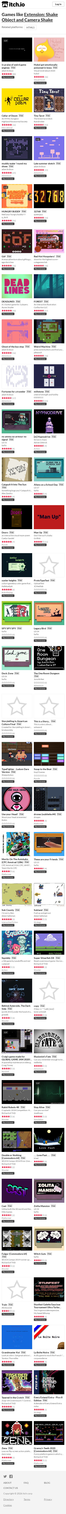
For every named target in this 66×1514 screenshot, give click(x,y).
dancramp (6, 1454)
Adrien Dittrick (40, 442)
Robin (4, 820)
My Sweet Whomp (42, 1313)
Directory (8, 1499)
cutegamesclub (40, 262)
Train (4, 1304)
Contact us (10, 1487)
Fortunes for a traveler (13, 391)
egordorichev (8, 262)
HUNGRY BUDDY (11, 211)
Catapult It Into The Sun (14, 484)
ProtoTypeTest (41, 580)
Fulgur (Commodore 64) (14, 1253)
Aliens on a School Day (46, 484)
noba (36, 1406)
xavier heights (9, 580)
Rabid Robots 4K (10, 1107)
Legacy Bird (40, 628)
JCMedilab (38, 586)
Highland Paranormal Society (14, 121)
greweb (5, 1014)
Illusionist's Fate (42, 1056)
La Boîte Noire (41, 1352)
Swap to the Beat (42, 769)
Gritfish (37, 538)
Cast (4, 1206)
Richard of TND (41, 964)
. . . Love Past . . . (42, 1155)
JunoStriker (39, 679)
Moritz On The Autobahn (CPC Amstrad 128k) (15, 861)
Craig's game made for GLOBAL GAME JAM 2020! (16, 1058)
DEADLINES (8, 301)
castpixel (5, 964)
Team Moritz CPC (9, 868)
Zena (4, 1448)
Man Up (38, 532)
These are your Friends (46, 859)
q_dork (5, 217)
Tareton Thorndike (10, 1358)
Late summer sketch (44, 163)
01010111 (38, 397)
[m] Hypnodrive (42, 436)
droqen (37, 817)
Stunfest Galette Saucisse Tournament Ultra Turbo (47, 1306)
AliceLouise (7, 1307)
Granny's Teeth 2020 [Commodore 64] (44, 1450)
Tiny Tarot (39, 115)
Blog (47, 1482)
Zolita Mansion (42, 1206)
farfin (4, 445)
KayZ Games (39, 772)
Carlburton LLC (41, 307)
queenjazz (38, 214)
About (7, 1482)
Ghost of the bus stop (13, 346)
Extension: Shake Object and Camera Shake (30, 17)
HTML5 (30, 27)
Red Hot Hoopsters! (44, 256)
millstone (39, 391)
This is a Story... (42, 721)
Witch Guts (40, 1253)
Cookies (7, 1505)
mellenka (38, 1062)
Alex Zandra (7, 493)
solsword (38, 727)
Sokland (38, 910)
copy (36, 1005)
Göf (4, 256)
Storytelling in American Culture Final (14, 723)
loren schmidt (40, 1012)
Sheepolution (8, 775)
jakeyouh (38, 352)
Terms (27, 1499)
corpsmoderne (40, 1358)
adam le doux (7, 70)
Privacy (48, 1499)
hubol (36, 73)
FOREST (38, 301)
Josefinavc (38, 1113)
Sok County (8, 910)
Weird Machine (42, 346)
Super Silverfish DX (44, 958)
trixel (36, 1158)
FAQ (26, 1482)
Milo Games (7, 1212)
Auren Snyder (8, 307)
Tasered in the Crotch (13, 1397)
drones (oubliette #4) (45, 814)
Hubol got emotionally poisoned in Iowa (45, 66)
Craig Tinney (7, 1065)
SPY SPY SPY (9, 628)
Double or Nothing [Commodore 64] (11, 1157)
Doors (5, 532)
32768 (37, 211)
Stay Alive (39, 1107)
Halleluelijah (7, 586)
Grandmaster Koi (11, 1352)
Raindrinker (39, 121)
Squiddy (6, 958)
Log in (58, 4)
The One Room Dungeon (46, 673)
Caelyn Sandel (8, 538)
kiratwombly (7, 730)
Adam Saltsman (8, 916)
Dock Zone (7, 673)
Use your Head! (10, 814)
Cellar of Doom (10, 115)
